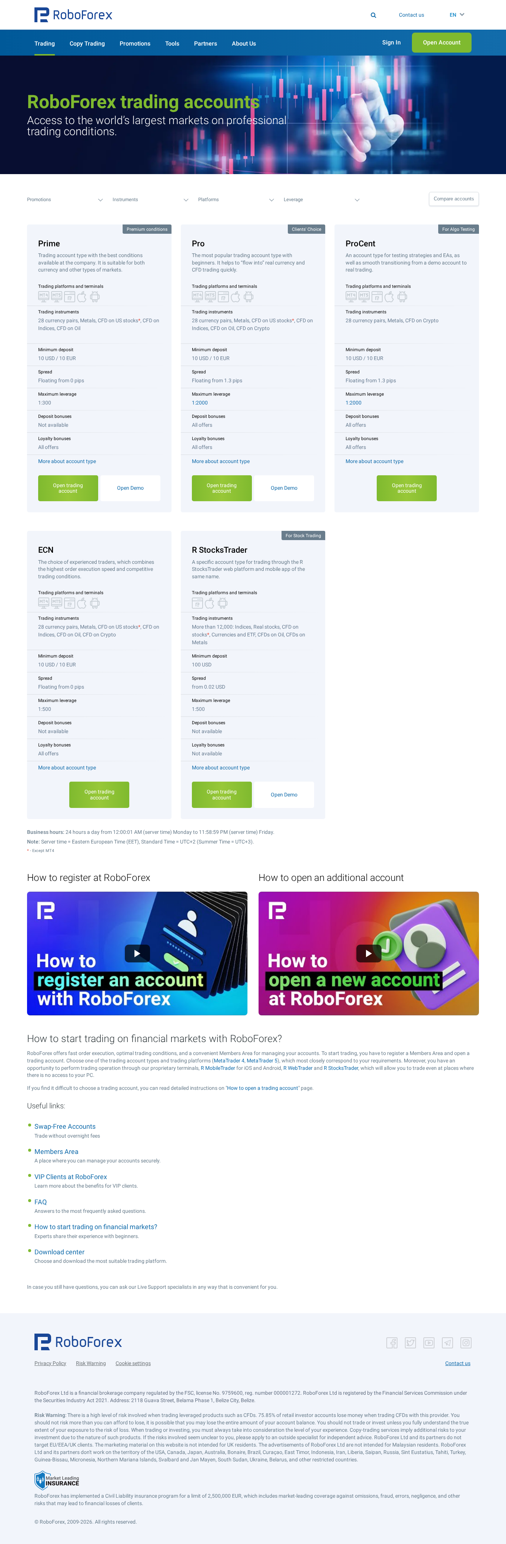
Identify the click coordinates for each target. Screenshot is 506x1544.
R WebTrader (298, 1068)
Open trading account (68, 488)
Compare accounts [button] (454, 199)
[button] (73, 14)
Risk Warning (91, 1363)
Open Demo (130, 488)
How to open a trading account (262, 1088)
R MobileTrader (218, 1068)
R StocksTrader (341, 1068)
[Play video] (137, 953)
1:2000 (200, 403)
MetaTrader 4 (229, 1061)
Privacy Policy (50, 1363)
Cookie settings (133, 1363)
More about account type (67, 461)
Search (258, 15)
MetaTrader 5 (262, 1061)
